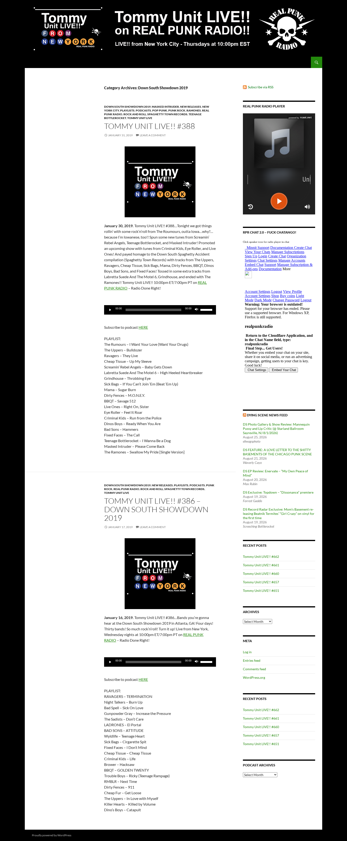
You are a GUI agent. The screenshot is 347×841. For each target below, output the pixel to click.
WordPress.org (254, 677)
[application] (160, 310)
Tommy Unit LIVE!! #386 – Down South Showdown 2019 (156, 509)
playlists (127, 110)
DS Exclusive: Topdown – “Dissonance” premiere (278, 492)
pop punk (159, 110)
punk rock (176, 110)
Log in (247, 652)
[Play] (110, 309)
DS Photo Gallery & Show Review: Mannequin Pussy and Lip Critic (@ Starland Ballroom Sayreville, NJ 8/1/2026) (276, 428)
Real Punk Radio (126, 489)
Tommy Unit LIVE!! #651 (261, 591)
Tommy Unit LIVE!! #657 (261, 582)
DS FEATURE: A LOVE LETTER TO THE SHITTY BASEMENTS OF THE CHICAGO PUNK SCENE (277, 452)
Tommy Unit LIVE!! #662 (261, 557)
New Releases (190, 106)
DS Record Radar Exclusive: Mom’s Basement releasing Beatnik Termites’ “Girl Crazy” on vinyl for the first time (278, 513)
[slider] (207, 309)
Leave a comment (153, 135)
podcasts (143, 110)
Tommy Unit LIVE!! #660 (261, 574)
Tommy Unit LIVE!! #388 (149, 126)
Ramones (193, 110)
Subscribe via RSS (260, 87)
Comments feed (254, 669)
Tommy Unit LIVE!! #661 (261, 565)
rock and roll (134, 114)
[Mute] (196, 309)
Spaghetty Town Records (167, 114)
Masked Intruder (165, 106)
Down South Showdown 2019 (127, 106)
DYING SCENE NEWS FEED (267, 415)
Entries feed (251, 660)
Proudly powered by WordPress (51, 835)
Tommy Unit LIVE (139, 118)
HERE (143, 327)
